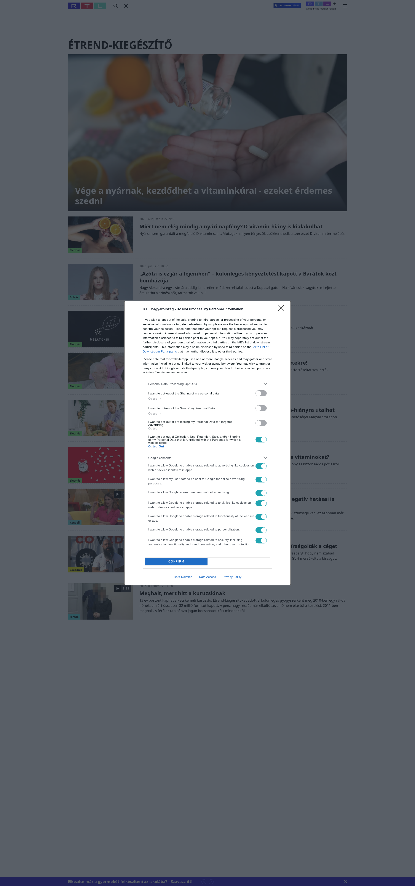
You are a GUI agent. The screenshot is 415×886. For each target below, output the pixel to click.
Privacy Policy (232, 576)
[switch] (261, 393)
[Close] (282, 309)
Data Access (207, 576)
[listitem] (207, 383)
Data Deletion (183, 576)
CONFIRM (176, 561)
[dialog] (207, 443)
